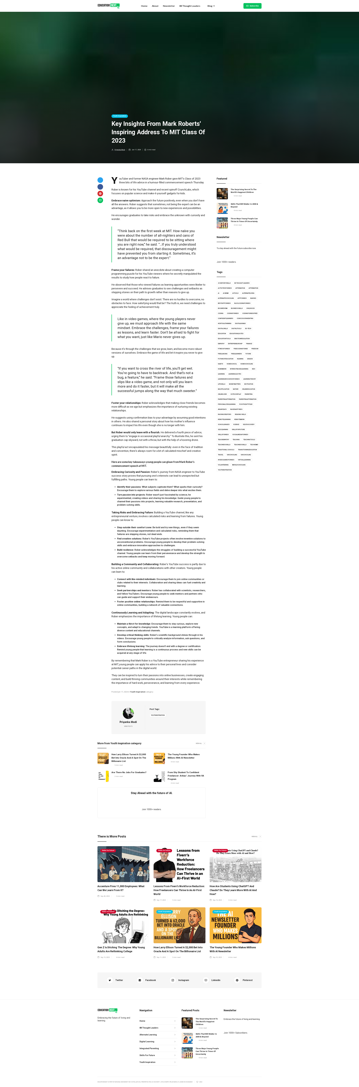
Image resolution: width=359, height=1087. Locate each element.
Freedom (254, 349)
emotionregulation (242, 338)
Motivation (248, 384)
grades (250, 359)
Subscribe (254, 6)
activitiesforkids (225, 288)
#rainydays (222, 409)
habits (220, 364)
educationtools (224, 338)
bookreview (222, 308)
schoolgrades (224, 424)
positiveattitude (245, 404)
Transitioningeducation (247, 450)
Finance (249, 343)
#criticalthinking (224, 323)
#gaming (240, 359)
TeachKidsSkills (240, 444)
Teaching (236, 439)
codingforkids (233, 313)
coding (220, 313)
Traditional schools (226, 450)
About (155, 5)
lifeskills (221, 384)
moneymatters (235, 384)
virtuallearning (244, 460)
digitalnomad (240, 323)
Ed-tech (248, 328)
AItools (235, 293)
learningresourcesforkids (229, 379)
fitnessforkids (224, 349)
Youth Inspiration (119, 116)
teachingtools (249, 439)
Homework (222, 369)
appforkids (242, 298)
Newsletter (169, 5)
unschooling (232, 455)
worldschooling (239, 465)
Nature (235, 389)
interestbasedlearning (239, 369)
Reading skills (240, 414)
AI (218, 293)
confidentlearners (225, 318)
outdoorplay (236, 394)
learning (221, 374)
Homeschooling (247, 364)
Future (248, 354)
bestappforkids (224, 303)
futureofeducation (225, 359)
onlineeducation (248, 389)
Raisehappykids (236, 409)
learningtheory (249, 379)
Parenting (249, 394)
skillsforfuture (238, 429)
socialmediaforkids (240, 434)
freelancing (222, 354)
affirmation (240, 288)
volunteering (223, 465)
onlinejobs (222, 394)
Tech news (254, 444)
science (236, 424)
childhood (250, 308)
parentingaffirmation (226, 399)
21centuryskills (224, 283)
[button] (211, 6)
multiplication (223, 389)
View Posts (128, 726)
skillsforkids (223, 434)
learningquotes (234, 374)
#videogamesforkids (226, 460)
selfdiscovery (248, 424)
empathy (221, 343)
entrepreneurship (235, 343)
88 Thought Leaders (189, 5)
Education (222, 333)
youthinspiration (158, 715)
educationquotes (236, 333)
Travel (220, 455)
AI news (226, 293)
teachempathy (223, 439)
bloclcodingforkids (242, 303)
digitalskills (223, 328)
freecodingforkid (241, 349)
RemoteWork (239, 419)
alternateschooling (226, 298)
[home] (108, 6)
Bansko (253, 298)
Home (144, 5)
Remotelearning (224, 419)
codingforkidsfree (249, 313)
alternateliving (248, 293)
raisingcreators (224, 414)
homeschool (232, 364)
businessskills (237, 308)
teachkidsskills (224, 444)
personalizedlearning (227, 404)
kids (253, 369)
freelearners (236, 354)
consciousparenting (245, 318)
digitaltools (236, 328)
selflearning (223, 429)
